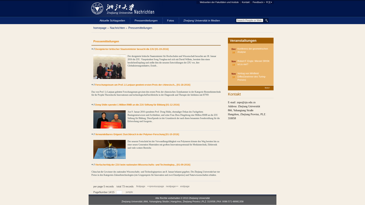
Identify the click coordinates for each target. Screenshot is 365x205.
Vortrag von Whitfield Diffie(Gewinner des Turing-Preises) (251, 76)
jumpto (129, 192)
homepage (99, 27)
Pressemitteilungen (140, 27)
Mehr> (267, 88)
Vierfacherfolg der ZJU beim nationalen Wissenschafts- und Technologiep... (142, 164)
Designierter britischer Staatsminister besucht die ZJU (132, 49)
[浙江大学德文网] (113, 8)
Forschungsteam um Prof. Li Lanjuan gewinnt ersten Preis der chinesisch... (142, 85)
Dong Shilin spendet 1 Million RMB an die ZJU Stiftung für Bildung (137, 104)
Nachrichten (117, 27)
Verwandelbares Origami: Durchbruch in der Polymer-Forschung (137, 134)
